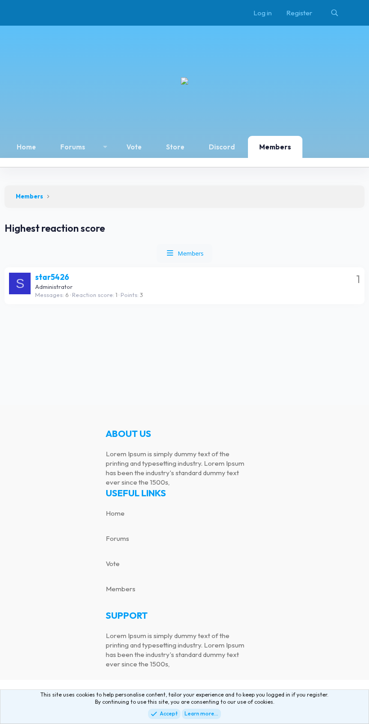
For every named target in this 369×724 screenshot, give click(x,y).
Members (275, 147)
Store (175, 147)
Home (26, 147)
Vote (134, 147)
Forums (72, 147)
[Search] (334, 13)
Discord (222, 147)
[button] (104, 147)
